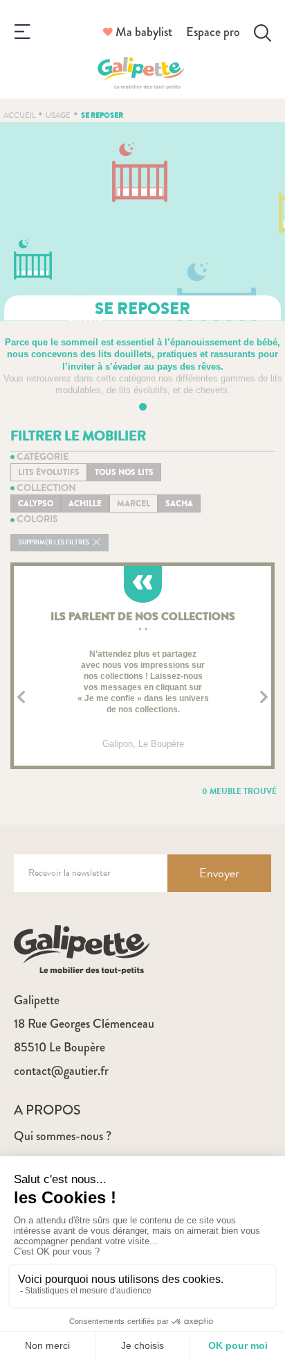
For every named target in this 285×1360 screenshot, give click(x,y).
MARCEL (133, 503)
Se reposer (102, 115)
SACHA (179, 503)
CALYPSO (35, 503)
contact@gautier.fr (61, 1070)
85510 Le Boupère (59, 1047)
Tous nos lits (124, 472)
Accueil (19, 115)
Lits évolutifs (49, 472)
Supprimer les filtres (55, 542)
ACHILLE (85, 503)
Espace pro (213, 32)
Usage (58, 115)
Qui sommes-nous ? (62, 1136)
